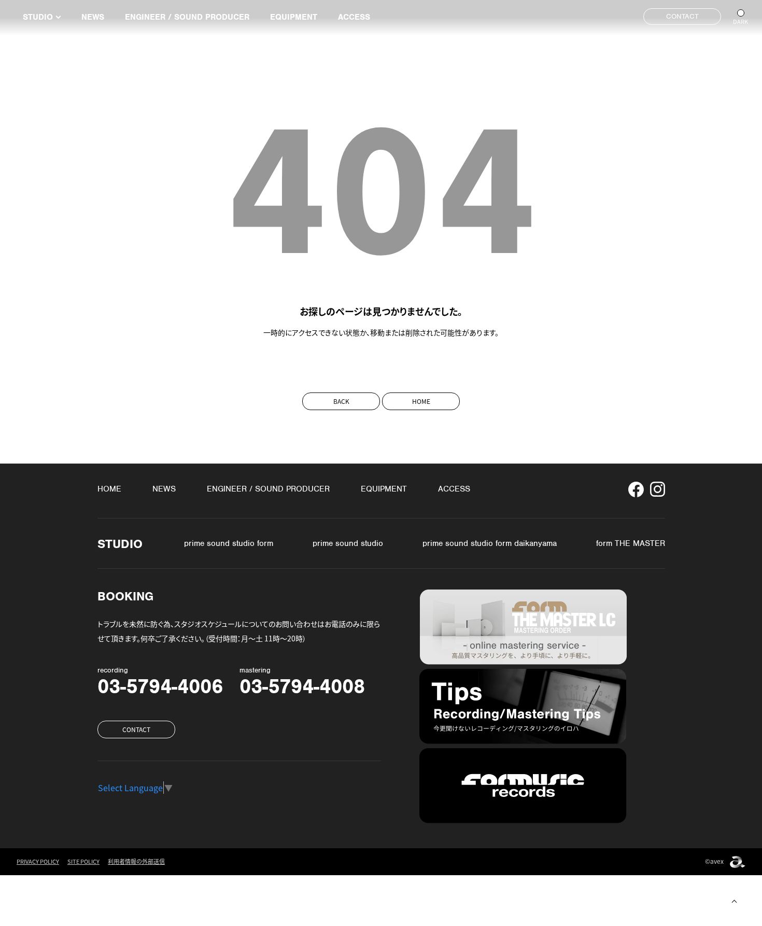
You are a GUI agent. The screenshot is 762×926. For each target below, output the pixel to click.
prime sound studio (348, 543)
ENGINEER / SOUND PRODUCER (187, 17)
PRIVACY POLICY (38, 862)
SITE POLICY (83, 862)
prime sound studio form (228, 543)
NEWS (92, 17)
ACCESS (354, 17)
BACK (341, 401)
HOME (421, 401)
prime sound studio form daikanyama (489, 543)
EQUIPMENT (293, 17)
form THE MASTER (630, 543)
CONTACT (682, 16)
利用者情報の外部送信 (136, 862)
